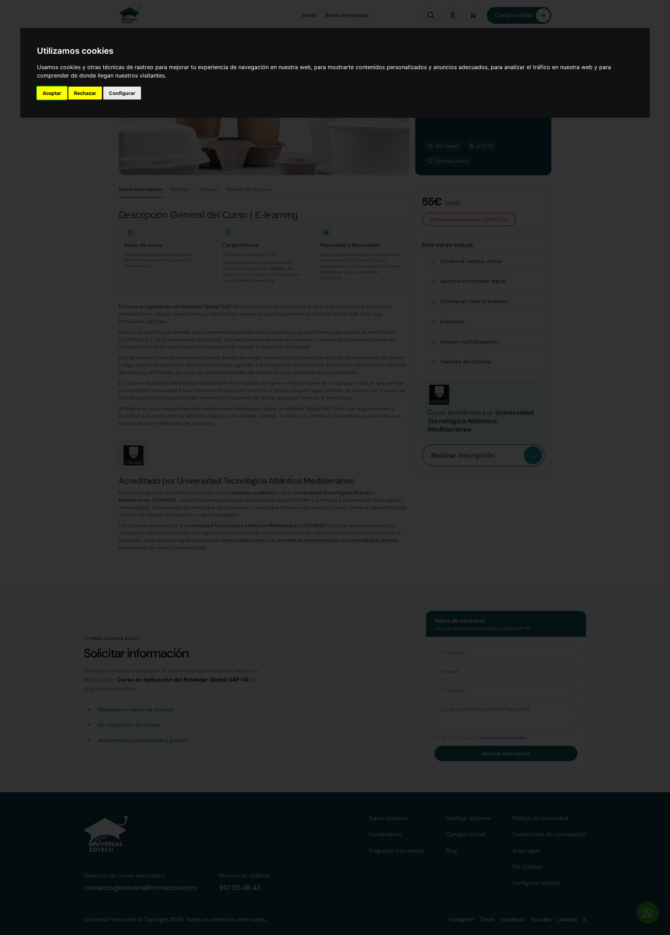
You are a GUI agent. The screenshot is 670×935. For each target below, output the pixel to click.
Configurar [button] (122, 93)
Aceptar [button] (52, 93)
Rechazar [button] (85, 93)
